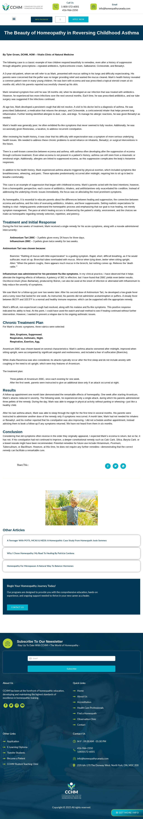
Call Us (70, 3)
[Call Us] (56, 6)
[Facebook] (5, 705)
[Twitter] (11, 705)
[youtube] (22, 705)
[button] (14, 18)
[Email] (93, 6)
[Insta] (17, 705)
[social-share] (108, 466)
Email (114, 4)
